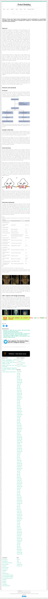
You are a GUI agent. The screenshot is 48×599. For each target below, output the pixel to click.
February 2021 (19, 408)
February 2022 (19, 390)
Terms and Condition (31, 9)
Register (42, 317)
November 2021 (19, 394)
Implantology (4, 570)
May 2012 (18, 524)
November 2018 (19, 439)
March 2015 (19, 495)
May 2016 (18, 474)
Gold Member (22, 362)
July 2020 (18, 417)
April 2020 (18, 422)
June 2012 (18, 523)
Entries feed (19, 562)
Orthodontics (4, 579)
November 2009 (19, 552)
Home (4, 9)
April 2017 (18, 457)
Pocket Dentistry (24, 4)
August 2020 (19, 416)
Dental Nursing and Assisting (7, 562)
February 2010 (19, 549)
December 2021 (19, 393)
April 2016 (18, 475)
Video (25, 9)
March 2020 (19, 423)
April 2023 (18, 377)
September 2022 (19, 382)
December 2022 (19, 379)
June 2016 (18, 472)
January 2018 (19, 446)
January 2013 (19, 512)
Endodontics (4, 565)
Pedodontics (4, 581)
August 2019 (19, 431)
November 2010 (19, 540)
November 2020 (19, 411)
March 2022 (19, 388)
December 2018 (19, 437)
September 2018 (19, 442)
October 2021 (19, 396)
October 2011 (19, 535)
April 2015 (18, 494)
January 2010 (19, 550)
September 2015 (19, 486)
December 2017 (19, 448)
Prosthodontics (4, 584)
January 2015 (19, 498)
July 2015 (18, 489)
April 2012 (18, 526)
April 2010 (18, 546)
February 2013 (19, 511)
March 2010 (19, 547)
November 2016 (19, 465)
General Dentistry (5, 568)
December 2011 (19, 532)
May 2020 (18, 420)
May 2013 (18, 506)
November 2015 (19, 483)
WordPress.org (19, 565)
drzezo (10, 346)
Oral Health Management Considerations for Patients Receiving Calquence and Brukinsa (9, 369)
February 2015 (19, 497)
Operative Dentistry (5, 573)
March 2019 (19, 434)
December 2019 (19, 428)
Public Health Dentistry (6, 585)
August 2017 (19, 452)
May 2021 (18, 403)
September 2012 (19, 518)
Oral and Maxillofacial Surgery (16, 346)
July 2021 (18, 400)
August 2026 (19, 371)
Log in (8, 9)
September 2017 (19, 451)
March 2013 (19, 509)
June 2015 (18, 491)
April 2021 (18, 405)
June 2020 (18, 419)
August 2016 (19, 469)
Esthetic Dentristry (5, 567)
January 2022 (19, 391)
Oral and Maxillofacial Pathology (7, 575)
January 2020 (19, 426)
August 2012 (19, 520)
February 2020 (19, 425)
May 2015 (18, 492)
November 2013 (19, 503)
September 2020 (19, 414)
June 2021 (18, 402)
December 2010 (19, 538)
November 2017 (19, 449)
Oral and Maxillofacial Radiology (7, 576)
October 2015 (19, 485)
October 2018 (19, 440)
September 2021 (19, 397)
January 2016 (19, 480)
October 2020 (19, 413)
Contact (21, 9)
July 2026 (18, 373)
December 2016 (19, 463)
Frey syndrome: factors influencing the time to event (12, 332)
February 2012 (19, 529)
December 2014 (19, 500)
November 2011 (19, 534)
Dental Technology (5, 564)
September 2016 (19, 468)
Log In (36, 317)
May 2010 (18, 544)
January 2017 (19, 462)
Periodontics (4, 582)
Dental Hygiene (4, 559)
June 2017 (18, 454)
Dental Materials (5, 561)
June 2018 (18, 443)
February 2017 (19, 460)
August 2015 (19, 488)
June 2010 (18, 543)
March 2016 (19, 477)
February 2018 (19, 445)
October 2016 (19, 466)
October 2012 (19, 517)
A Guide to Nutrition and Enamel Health (9, 371)
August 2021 (19, 399)
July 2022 (18, 385)
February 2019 (19, 436)
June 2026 (18, 374)
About (17, 9)
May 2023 (18, 376)
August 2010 (19, 541)
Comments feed (19, 564)
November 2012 (19, 515)
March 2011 (19, 537)
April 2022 (18, 387)
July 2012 (18, 521)
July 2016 (18, 471)
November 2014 (19, 501)
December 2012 (19, 514)
